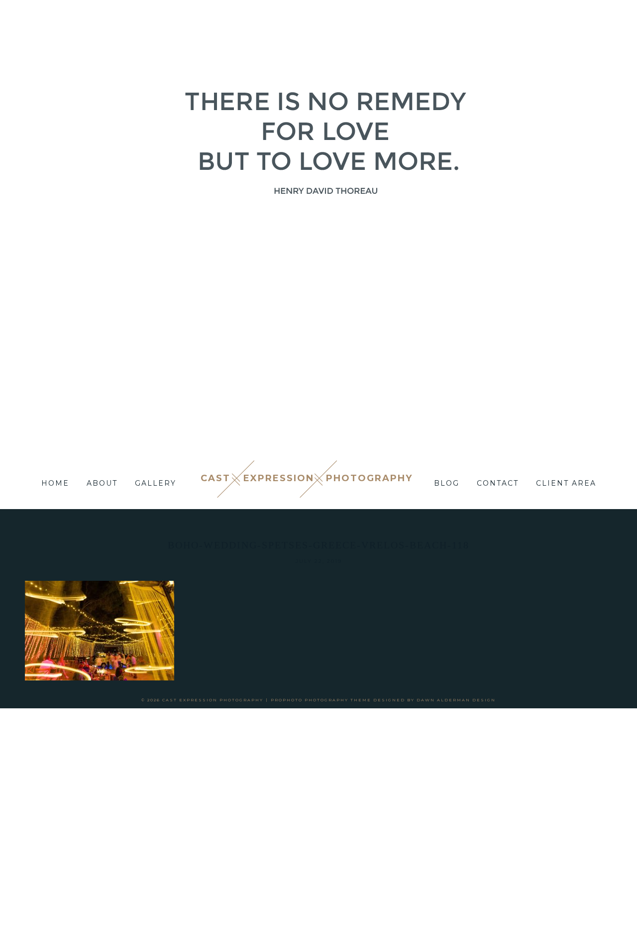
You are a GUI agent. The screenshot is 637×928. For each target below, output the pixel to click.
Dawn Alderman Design (456, 699)
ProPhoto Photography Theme (321, 699)
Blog (446, 483)
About (102, 483)
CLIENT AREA (566, 483)
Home (55, 483)
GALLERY (155, 483)
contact (498, 483)
